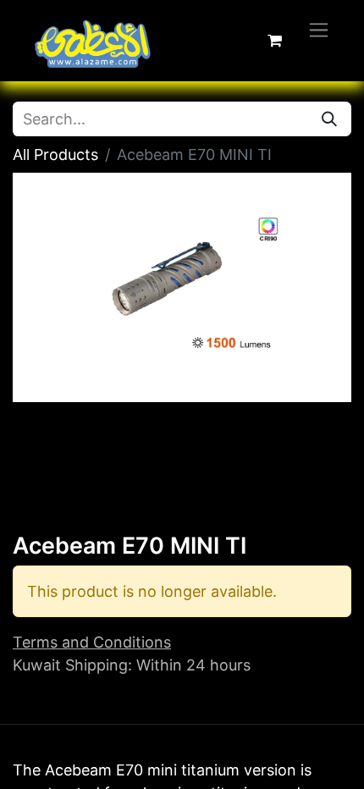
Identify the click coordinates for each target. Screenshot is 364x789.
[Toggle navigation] (319, 29)
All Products (55, 154)
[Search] (329, 119)
